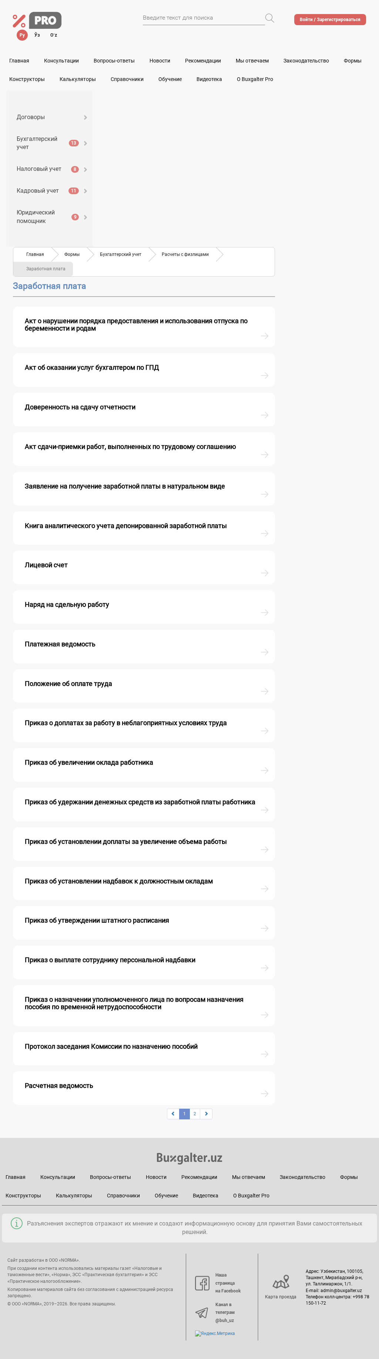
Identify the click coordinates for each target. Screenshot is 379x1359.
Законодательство (306, 61)
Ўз (37, 35)
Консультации (61, 61)
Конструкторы (23, 1196)
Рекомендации (203, 61)
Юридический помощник (47, 216)
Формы (353, 61)
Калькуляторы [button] (78, 79)
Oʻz (53, 35)
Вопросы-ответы (114, 61)
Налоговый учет (46, 168)
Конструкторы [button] (27, 79)
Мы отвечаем (252, 61)
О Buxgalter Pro (255, 79)
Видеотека (209, 79)
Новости (160, 61)
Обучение (166, 1196)
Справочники (127, 79)
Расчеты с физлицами (185, 254)
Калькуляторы (74, 1196)
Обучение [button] (170, 79)
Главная (19, 61)
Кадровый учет (46, 190)
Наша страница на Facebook (228, 1283)
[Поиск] (269, 18)
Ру (22, 35)
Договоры (31, 117)
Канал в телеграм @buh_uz (225, 1312)
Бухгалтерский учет (46, 143)
